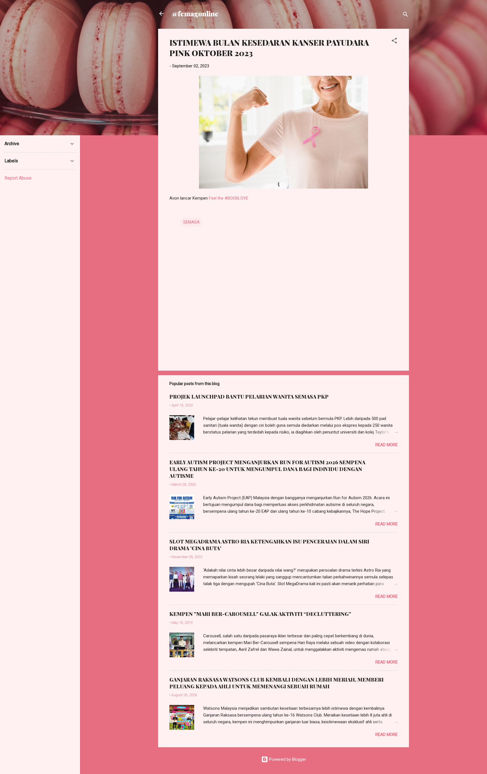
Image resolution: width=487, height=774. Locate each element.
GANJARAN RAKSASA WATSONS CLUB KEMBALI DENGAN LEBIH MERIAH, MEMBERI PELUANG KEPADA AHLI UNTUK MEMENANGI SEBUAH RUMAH (276, 683)
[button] (394, 41)
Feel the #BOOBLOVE (228, 198)
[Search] (405, 15)
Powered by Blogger (287, 759)
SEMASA (191, 222)
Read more (386, 444)
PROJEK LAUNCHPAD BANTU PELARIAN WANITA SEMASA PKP (249, 396)
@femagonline (195, 13)
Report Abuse (18, 178)
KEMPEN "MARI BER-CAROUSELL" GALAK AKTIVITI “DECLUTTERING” (260, 614)
